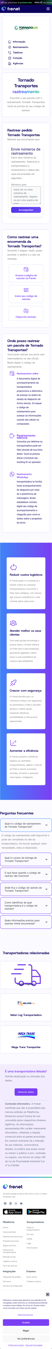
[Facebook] (5, 1203)
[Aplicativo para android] (36, 1212)
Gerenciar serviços (25, 1315)
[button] (47, 1294)
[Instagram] (16, 1203)
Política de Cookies (16, 1345)
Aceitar (26, 1322)
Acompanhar (26, 209)
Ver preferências (26, 1338)
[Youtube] (21, 1203)
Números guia (18, 184)
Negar (26, 1330)
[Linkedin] (10, 1203)
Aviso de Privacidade (33, 1345)
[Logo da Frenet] (10, 9)
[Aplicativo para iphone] (13, 1212)
